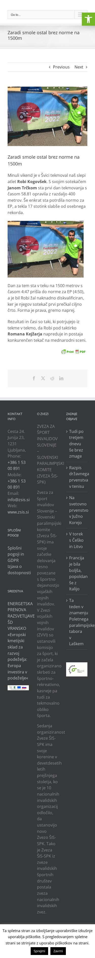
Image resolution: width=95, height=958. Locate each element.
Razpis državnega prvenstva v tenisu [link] (77, 477)
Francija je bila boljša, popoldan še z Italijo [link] (77, 573)
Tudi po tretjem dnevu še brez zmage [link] (76, 444)
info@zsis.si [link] (19, 499)
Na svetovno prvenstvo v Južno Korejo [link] (77, 510)
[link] (88, 19)
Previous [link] (61, 67)
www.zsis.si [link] (18, 512)
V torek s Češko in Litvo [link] (76, 540)
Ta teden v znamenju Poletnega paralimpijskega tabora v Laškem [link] (77, 622)
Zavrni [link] (58, 951)
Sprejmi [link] (39, 951)
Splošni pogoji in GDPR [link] (16, 554)
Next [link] (78, 67)
